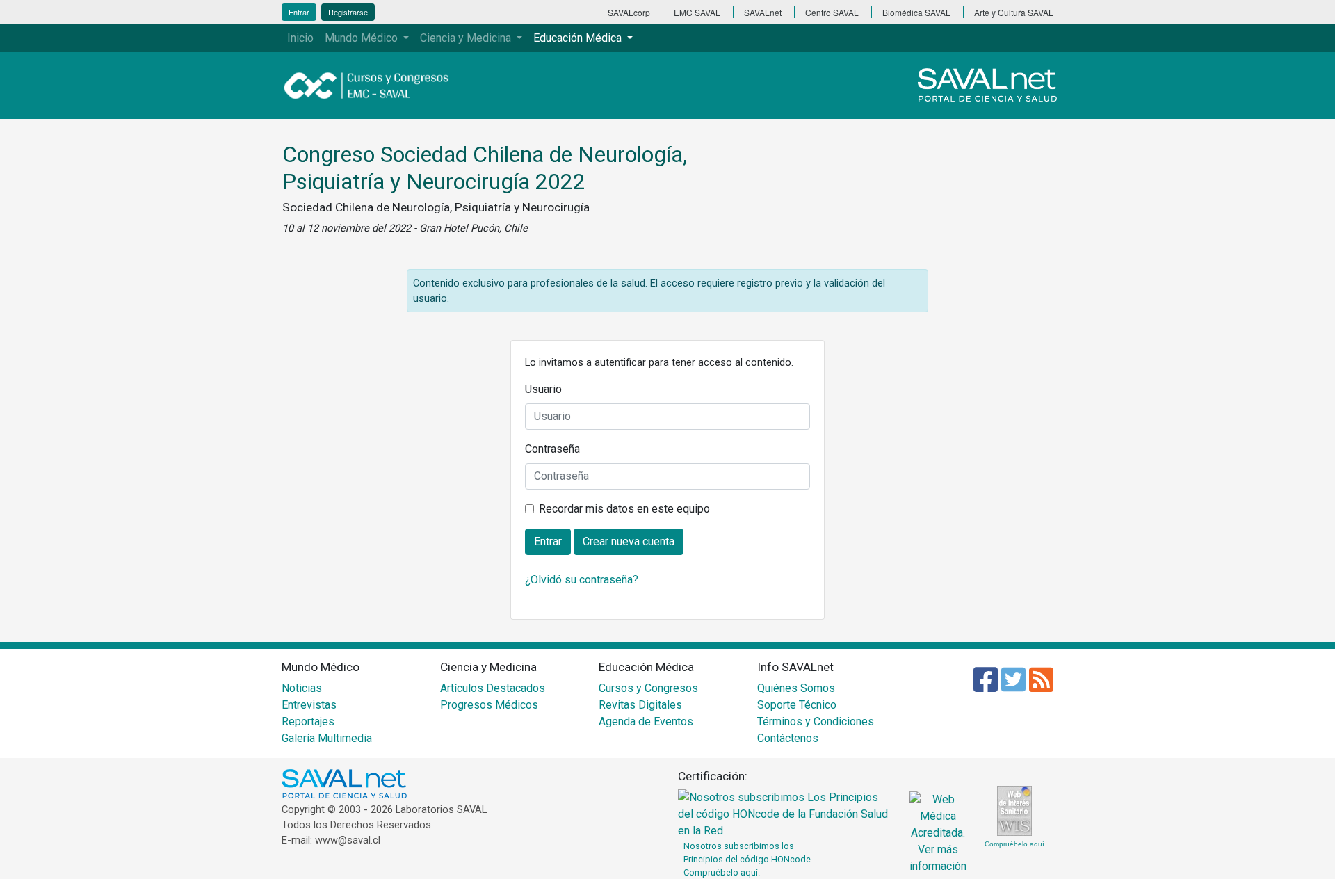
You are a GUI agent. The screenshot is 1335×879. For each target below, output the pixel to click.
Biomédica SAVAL (916, 12)
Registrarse (348, 11)
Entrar (299, 11)
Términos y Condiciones (815, 721)
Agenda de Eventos (646, 721)
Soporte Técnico (796, 704)
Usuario (543, 389)
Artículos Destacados (492, 688)
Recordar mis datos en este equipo (624, 508)
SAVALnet (763, 12)
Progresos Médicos (489, 704)
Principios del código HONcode (747, 859)
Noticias (302, 688)
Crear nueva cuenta (628, 541)
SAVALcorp (629, 12)
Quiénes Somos (796, 688)
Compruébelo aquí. (721, 872)
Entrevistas (309, 704)
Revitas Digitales (640, 704)
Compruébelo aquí (1014, 844)
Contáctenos (787, 738)
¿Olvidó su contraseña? (581, 579)
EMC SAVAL (697, 12)
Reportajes (308, 721)
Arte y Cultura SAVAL (1013, 12)
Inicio (300, 38)
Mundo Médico (362, 38)
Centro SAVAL (832, 12)
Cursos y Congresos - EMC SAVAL (374, 85)
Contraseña (552, 448)
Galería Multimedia (327, 738)
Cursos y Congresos (648, 688)
